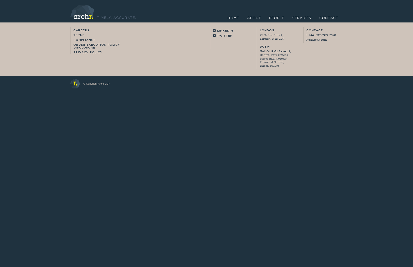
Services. (302, 18)
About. (254, 18)
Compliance (84, 40)
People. (277, 18)
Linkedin (224, 30)
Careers (81, 30)
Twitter (224, 35)
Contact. (329, 18)
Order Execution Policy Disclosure (96, 46)
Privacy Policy (88, 52)
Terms (79, 35)
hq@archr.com (316, 39)
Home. (234, 18)
